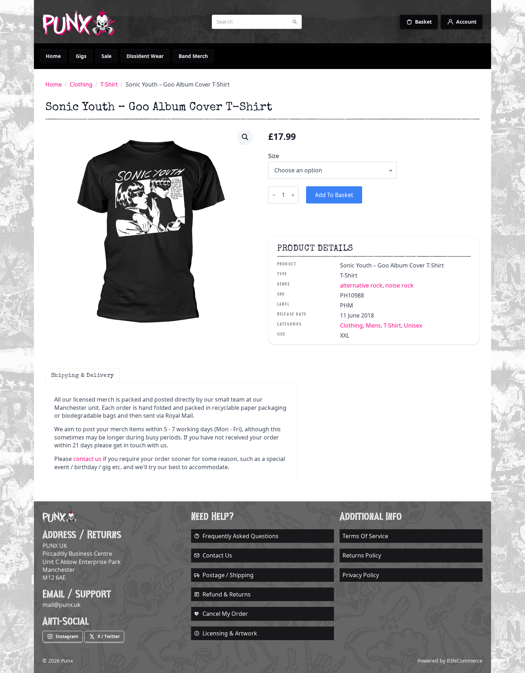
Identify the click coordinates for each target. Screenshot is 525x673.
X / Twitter (109, 636)
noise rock (399, 285)
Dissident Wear (145, 56)
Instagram (67, 636)
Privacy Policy (360, 575)
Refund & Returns (226, 594)
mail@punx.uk (61, 605)
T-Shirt (109, 84)
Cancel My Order (225, 614)
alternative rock (361, 285)
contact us (87, 459)
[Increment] (293, 195)
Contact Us (217, 555)
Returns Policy (361, 555)
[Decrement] (274, 195)
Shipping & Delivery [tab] (82, 375)
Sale (106, 56)
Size (273, 156)
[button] (245, 136)
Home (53, 56)
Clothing (81, 84)
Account (466, 21)
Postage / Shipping (228, 575)
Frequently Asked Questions (240, 536)
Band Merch (193, 56)
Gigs (81, 56)
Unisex (413, 325)
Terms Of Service (365, 536)
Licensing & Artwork (229, 633)
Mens (373, 325)
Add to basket (334, 195)
